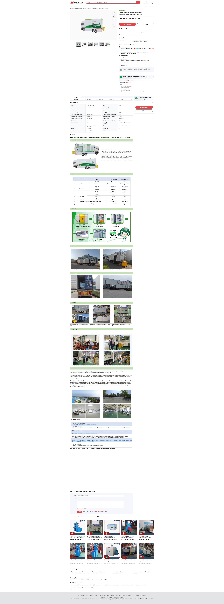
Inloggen (152, 3)
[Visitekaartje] (152, 102)
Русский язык (100, 595)
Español (87, 595)
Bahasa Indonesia (143, 595)
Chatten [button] (146, 24)
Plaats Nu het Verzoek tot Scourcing (99, 511)
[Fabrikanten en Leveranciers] (76, 2)
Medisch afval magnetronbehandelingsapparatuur (79, 571)
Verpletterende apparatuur (96, 573)
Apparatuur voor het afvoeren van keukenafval (141, 571)
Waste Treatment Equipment (103, 8)
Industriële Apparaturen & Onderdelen (81, 8)
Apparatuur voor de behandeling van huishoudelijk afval (80, 573)
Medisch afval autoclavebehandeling (97, 571)
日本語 (123, 595)
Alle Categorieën (74, 6)
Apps (145, 6)
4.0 (139, 99)
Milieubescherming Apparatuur (93, 8)
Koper (134, 6)
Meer (71, 589)
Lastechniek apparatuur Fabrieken (86, 584)
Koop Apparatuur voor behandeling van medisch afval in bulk (82, 587)
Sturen (79, 511)
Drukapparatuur (98, 584)
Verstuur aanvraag (127, 24)
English (83, 595)
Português (91, 595)
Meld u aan (122, 91)
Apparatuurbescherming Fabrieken (127, 584)
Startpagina (72, 8)
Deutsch (108, 595)
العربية (117, 595)
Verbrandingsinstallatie (116, 573)
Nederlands (113, 595)
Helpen (140, 6)
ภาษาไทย (129, 595)
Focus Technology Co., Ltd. (110, 597)
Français (95, 595)
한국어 (120, 595)
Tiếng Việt (137, 595)
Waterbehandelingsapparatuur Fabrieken (111, 584)
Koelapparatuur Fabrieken (140, 584)
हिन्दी (126, 595)
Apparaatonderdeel (74, 584)
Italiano (105, 595)
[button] (129, 99)
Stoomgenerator (136, 573)
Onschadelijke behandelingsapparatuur (119, 571)
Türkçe (134, 595)
